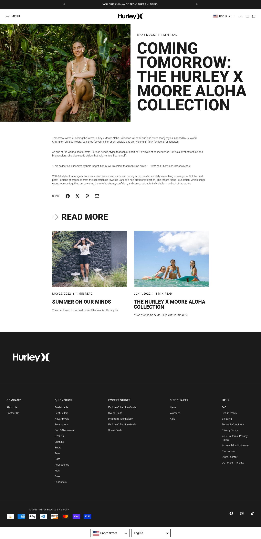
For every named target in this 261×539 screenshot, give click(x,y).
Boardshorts (62, 424)
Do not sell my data (233, 462)
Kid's (172, 418)
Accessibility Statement (235, 445)
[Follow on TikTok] (252, 513)
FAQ (224, 407)
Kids (57, 470)
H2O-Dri (59, 436)
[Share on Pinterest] (87, 196)
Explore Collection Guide (122, 407)
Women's (175, 413)
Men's (173, 407)
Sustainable (61, 407)
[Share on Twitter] (77, 196)
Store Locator (229, 456)
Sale (57, 476)
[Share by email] (97, 196)
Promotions (228, 451)
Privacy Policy (230, 430)
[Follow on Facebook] (231, 513)
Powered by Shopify (58, 509)
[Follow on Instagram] (242, 513)
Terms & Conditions (233, 424)
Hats (57, 458)
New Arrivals (62, 418)
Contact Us (13, 413)
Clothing (59, 441)
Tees (57, 453)
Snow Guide (115, 430)
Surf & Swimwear (65, 430)
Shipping (227, 418)
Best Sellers (62, 413)
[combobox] (110, 533)
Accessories (62, 464)
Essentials (61, 482)
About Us (12, 407)
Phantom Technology (120, 418)
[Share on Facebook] (67, 196)
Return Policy (229, 413)
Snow (58, 447)
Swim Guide (115, 413)
